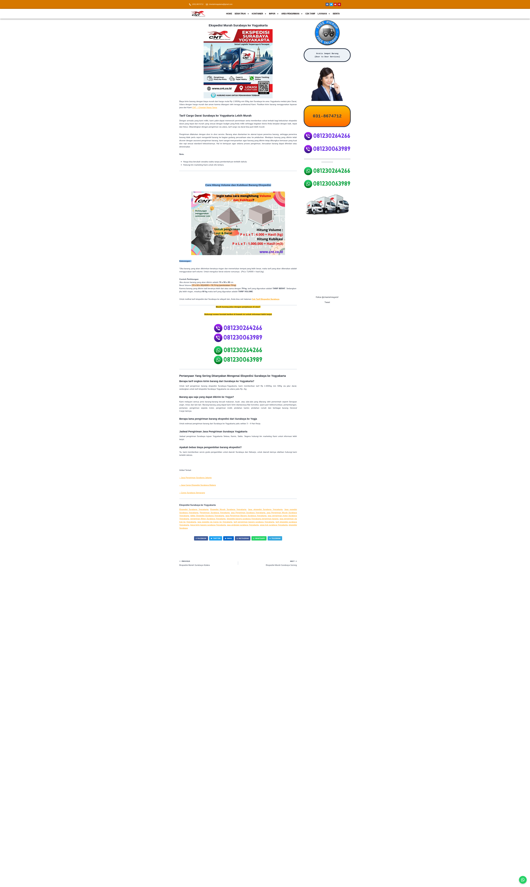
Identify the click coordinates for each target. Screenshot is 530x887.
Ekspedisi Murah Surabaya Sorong (281, 563)
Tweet (327, 302)
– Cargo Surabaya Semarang (192, 493)
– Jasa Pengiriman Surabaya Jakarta (195, 477)
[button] (523, 880)
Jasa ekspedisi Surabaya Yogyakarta (265, 509)
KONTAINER (257, 13)
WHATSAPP (260, 538)
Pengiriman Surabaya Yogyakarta (215, 512)
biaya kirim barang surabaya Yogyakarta (208, 525)
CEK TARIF (310, 13)
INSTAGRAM (244, 538)
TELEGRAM (275, 538)
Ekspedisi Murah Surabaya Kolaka (194, 563)
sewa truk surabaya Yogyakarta (274, 525)
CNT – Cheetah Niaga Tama (204, 107)
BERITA (336, 13)
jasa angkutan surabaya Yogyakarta (243, 525)
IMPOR (272, 13)
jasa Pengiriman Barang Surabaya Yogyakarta (246, 516)
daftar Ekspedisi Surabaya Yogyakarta (207, 516)
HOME (229, 13)
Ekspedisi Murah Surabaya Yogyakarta (228, 509)
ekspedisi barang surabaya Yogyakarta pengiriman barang (253, 519)
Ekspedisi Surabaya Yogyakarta (193, 509)
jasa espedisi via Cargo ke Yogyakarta (215, 522)
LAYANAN (322, 13)
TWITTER (216, 538)
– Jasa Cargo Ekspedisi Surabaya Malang (197, 485)
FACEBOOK (201, 538)
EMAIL (229, 538)
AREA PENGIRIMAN (290, 13)
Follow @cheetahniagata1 (327, 297)
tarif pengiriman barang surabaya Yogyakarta (254, 522)
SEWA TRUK (240, 13)
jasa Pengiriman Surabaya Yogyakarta (248, 512)
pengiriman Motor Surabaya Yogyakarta (208, 519)
